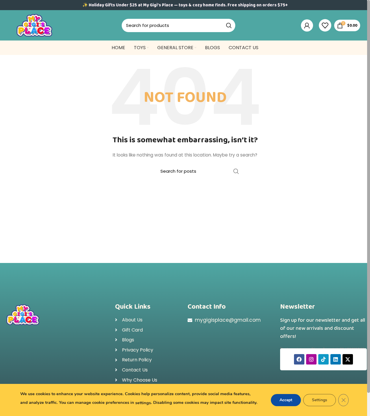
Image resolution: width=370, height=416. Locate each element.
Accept (286, 400)
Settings (319, 400)
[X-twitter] (348, 359)
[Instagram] (311, 359)
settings (143, 403)
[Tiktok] (323, 359)
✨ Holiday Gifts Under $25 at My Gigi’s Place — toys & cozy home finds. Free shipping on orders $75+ (185, 5)
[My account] (307, 25)
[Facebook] (299, 359)
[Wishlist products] (325, 25)
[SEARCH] (229, 25)
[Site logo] (34, 25)
